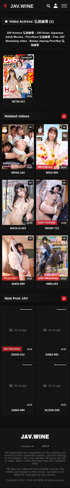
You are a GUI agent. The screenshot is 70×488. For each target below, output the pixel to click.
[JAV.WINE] (35, 437)
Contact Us (27, 446)
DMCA (45, 446)
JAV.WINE (21, 6)
